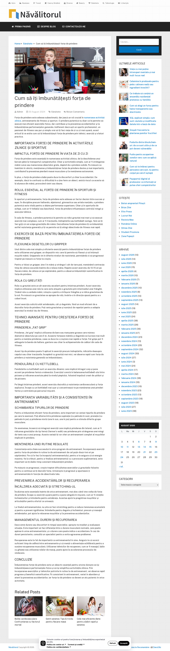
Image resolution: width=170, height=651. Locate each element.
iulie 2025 (126, 308)
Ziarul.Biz (157, 647)
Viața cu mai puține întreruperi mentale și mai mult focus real (142, 72)
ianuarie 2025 (128, 333)
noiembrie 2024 (129, 341)
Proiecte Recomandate (139, 647)
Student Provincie (130, 232)
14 (144, 447)
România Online (129, 224)
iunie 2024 (126, 361)
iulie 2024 (126, 357)
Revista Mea (127, 220)
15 (150, 447)
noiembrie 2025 (129, 292)
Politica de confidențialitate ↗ (59, 647)
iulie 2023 (126, 407)
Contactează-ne (75, 26)
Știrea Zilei (126, 228)
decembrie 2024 (129, 337)
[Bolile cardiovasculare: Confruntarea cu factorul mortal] (29, 606)
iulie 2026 (126, 259)
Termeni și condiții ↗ (76, 644)
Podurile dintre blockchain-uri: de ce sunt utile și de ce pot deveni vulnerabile (143, 145)
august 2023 (127, 403)
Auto (13, 3)
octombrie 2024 (129, 345)
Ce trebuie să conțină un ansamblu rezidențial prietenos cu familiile (142, 96)
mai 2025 (126, 316)
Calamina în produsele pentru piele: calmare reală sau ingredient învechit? (144, 84)
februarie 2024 (128, 378)
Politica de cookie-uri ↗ (56, 644)
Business (25, 3)
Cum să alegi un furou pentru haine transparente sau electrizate (144, 108)
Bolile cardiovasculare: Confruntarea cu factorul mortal (27, 622)
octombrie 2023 (129, 394)
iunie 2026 (126, 263)
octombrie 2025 (129, 296)
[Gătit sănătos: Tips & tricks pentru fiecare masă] (60, 606)
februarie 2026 (128, 279)
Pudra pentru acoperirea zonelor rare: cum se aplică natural (143, 157)
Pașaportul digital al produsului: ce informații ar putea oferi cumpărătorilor (143, 182)
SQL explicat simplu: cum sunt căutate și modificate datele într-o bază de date (143, 121)
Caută (138, 50)
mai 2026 (126, 267)
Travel (38, 3)
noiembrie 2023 (129, 390)
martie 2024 (127, 374)
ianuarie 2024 (128, 382)
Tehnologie (109, 3)
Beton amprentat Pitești (133, 203)
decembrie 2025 (129, 288)
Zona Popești (127, 236)
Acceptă (124, 643)
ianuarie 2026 (128, 283)
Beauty (82, 3)
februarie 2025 (128, 329)
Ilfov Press (126, 211)
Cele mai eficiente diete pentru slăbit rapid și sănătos (88, 622)
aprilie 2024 (127, 370)
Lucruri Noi (126, 215)
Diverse (69, 3)
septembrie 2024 (130, 349)
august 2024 (127, 353)
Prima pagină (22, 26)
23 (156, 452)
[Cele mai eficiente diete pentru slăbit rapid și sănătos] (91, 606)
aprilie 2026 (127, 271)
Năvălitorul (13, 647)
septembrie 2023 (129, 398)
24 (121, 457)
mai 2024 (126, 366)
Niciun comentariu (75, 112)
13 (139, 447)
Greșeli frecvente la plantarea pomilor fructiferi (143, 132)
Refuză (113, 643)
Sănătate (95, 3)
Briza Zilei (126, 207)
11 (128, 447)
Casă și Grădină (53, 3)
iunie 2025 (126, 312)
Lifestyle (124, 3)
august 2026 (127, 255)
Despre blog (48, 26)
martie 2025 (127, 325)
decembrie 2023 (129, 386)
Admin (20, 112)
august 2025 (127, 304)
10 (122, 447)
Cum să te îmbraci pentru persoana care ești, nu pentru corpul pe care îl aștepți (144, 169)
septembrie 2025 (129, 300)
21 (144, 452)
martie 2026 (127, 275)
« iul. (121, 466)
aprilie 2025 (127, 320)
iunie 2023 (126, 411)
